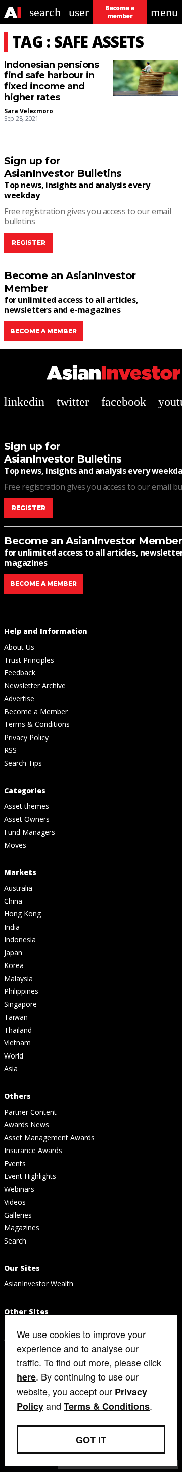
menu (164, 12)
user (79, 12)
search (45, 12)
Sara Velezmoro (28, 111)
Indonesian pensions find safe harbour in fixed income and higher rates (51, 81)
